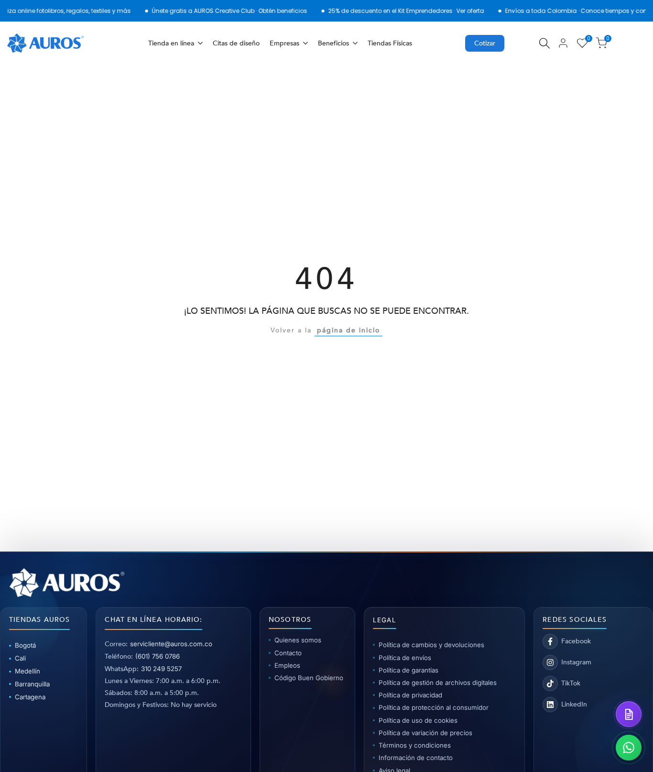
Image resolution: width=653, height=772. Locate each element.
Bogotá (25, 645)
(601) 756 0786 (157, 656)
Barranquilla (32, 684)
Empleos (287, 665)
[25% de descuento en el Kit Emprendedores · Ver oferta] (385, 11)
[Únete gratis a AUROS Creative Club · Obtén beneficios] (208, 11)
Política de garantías (408, 670)
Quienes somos (297, 640)
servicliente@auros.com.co (171, 644)
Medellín (27, 671)
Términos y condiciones (415, 745)
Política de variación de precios (425, 733)
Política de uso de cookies (418, 720)
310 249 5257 (161, 669)
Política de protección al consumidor (434, 707)
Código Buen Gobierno (308, 678)
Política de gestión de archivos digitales (438, 682)
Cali (20, 658)
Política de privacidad (410, 695)
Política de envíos (405, 658)
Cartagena (30, 697)
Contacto (288, 653)
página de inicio (348, 330)
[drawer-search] (544, 43)
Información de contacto (416, 757)
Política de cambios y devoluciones (431, 645)
